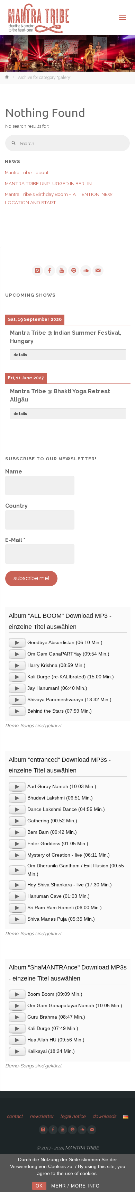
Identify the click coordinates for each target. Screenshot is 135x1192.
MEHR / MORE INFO (75, 1186)
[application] (17, 643)
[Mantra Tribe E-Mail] (98, 270)
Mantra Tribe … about (26, 172)
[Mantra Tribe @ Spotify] (73, 270)
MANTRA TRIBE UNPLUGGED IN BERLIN (48, 183)
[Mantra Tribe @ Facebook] (49, 270)
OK (39, 1186)
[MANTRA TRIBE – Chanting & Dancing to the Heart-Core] (38, 17)
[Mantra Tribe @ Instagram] (37, 270)
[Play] (17, 643)
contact (15, 1116)
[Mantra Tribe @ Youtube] (61, 270)
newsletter (42, 1116)
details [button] (20, 355)
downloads (104, 1116)
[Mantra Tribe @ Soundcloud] (85, 270)
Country (16, 506)
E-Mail (15, 540)
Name (13, 471)
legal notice (73, 1116)
